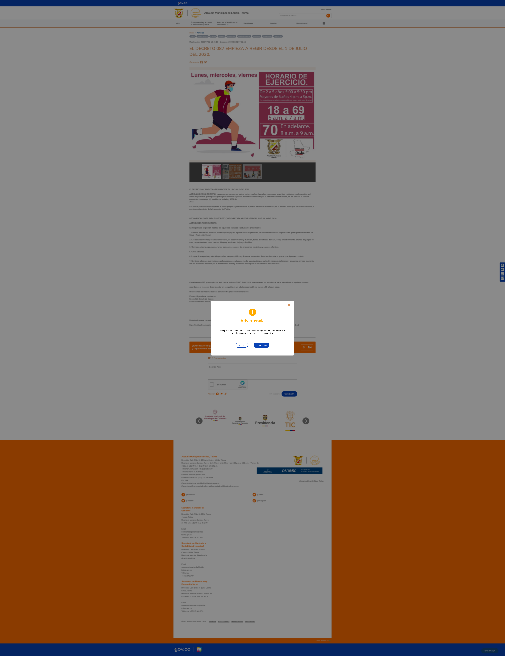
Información (261, 345)
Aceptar (241, 345)
